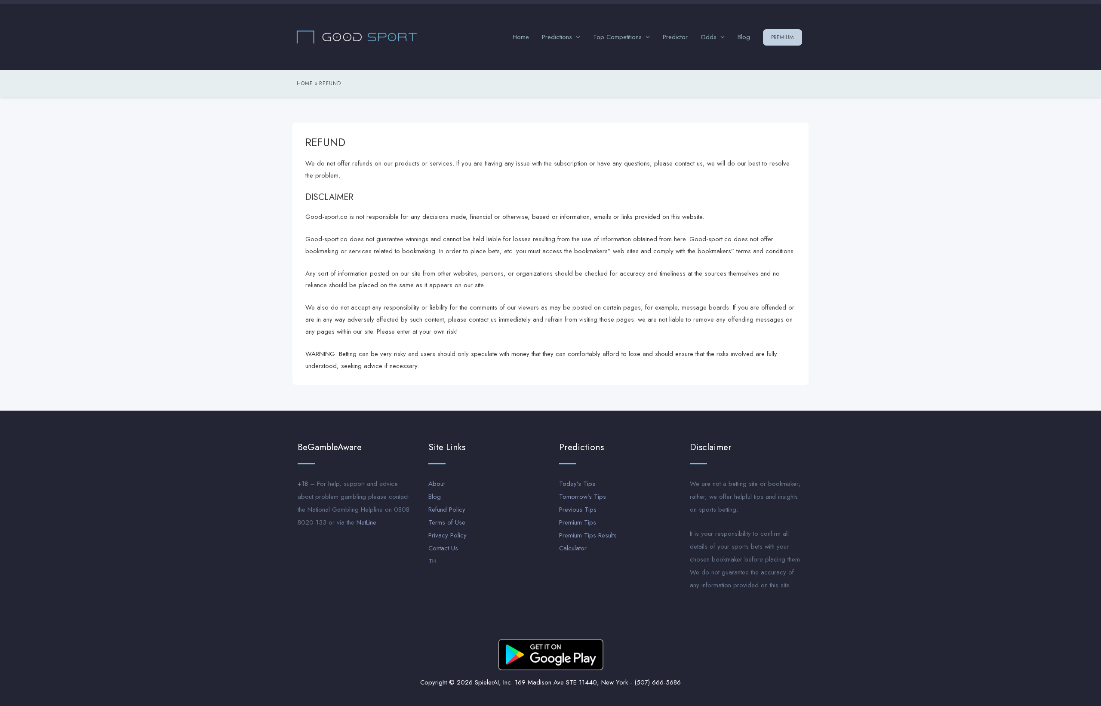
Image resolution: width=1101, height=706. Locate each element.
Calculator (573, 548)
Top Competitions (617, 37)
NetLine (366, 522)
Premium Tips (577, 522)
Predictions (557, 37)
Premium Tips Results (588, 535)
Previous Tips (578, 509)
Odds (709, 37)
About (436, 483)
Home (521, 37)
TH (432, 561)
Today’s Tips (577, 483)
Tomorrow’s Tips (582, 496)
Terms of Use (446, 522)
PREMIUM (782, 37)
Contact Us (443, 548)
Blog (744, 37)
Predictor (675, 37)
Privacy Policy (447, 535)
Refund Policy (446, 509)
